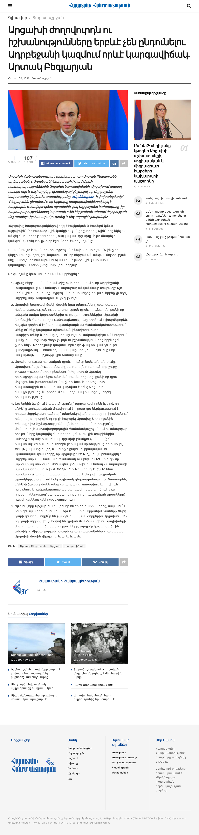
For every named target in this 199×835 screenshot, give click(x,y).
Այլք (70, 778)
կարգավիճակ (74, 546)
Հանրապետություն (80, 748)
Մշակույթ (73, 773)
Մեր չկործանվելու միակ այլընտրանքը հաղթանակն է (32, 686)
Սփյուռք (73, 763)
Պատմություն (120, 767)
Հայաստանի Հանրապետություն (69, 581)
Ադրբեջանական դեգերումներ (32, 655)
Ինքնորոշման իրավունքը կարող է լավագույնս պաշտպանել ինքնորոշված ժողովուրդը (35, 673)
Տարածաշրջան (48, 17)
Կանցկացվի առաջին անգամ (166, 198)
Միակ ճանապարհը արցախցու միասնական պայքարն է (34, 697)
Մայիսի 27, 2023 (86, 659)
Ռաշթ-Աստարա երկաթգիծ (93, 685)
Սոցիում (73, 758)
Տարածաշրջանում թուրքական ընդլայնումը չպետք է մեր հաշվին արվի (98, 673)
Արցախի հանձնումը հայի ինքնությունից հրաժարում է (94, 697)
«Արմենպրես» (83, 196)
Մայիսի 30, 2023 (24, 659)
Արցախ (55, 546)
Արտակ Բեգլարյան (33, 546)
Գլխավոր (17, 17)
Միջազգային (76, 753)
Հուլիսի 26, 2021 (18, 78)
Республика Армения (124, 762)
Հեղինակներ (120, 772)
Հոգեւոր (73, 768)
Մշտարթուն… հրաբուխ (162, 254)
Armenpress (119, 752)
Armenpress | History (124, 757)
